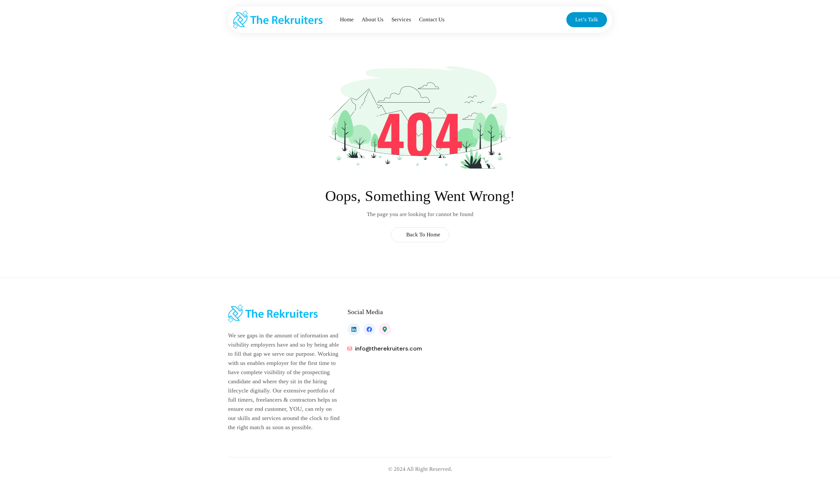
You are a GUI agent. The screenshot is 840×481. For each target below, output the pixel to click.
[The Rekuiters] (284, 19)
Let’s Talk (586, 19)
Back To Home (422, 234)
